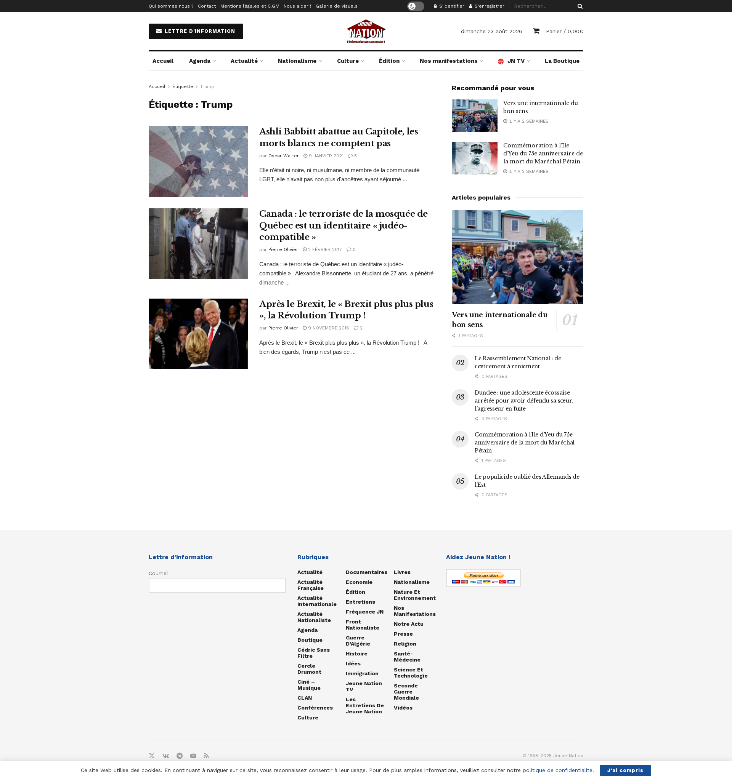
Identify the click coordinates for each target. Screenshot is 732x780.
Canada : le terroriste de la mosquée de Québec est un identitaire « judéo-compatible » (343, 226)
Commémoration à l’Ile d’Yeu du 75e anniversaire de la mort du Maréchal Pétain (543, 153)
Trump (207, 86)
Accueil (162, 61)
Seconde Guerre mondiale (406, 691)
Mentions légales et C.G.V (249, 6)
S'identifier (451, 6)
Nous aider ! (297, 6)
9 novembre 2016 (328, 328)
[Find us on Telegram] (180, 756)
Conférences (315, 708)
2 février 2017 (324, 249)
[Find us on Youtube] (193, 756)
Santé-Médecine (407, 657)
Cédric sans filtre (313, 653)
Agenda (199, 61)
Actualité (244, 61)
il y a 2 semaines (528, 121)
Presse (403, 634)
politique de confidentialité (557, 770)
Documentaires (366, 572)
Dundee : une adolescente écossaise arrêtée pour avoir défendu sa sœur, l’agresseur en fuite (524, 400)
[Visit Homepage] (366, 31)
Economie (359, 582)
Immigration (362, 673)
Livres (402, 572)
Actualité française (310, 585)
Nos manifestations (449, 61)
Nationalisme (297, 61)
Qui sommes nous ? (171, 6)
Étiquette (182, 86)
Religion (405, 644)
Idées (353, 663)
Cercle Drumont (309, 669)
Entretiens (360, 602)
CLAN (304, 698)
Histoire (357, 654)
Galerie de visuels (337, 6)
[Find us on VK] (165, 756)
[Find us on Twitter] (152, 756)
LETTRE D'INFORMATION (199, 31)
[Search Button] (579, 6)
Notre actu (409, 624)
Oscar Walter (283, 155)
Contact (207, 6)
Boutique (310, 640)
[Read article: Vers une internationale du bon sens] (475, 115)
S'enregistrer (488, 6)
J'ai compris (625, 770)
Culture (348, 61)
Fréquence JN (365, 612)
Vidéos (403, 708)
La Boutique (562, 61)
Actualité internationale (317, 601)
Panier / (564, 31)
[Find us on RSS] (206, 756)
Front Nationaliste (362, 625)
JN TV (516, 61)
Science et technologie (411, 673)
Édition (389, 61)
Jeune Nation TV (364, 686)
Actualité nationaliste (314, 617)
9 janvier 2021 (325, 155)
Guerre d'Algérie (358, 641)
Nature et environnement (415, 595)
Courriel (158, 573)
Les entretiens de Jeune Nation (365, 705)
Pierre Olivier (283, 249)
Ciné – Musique (309, 685)
